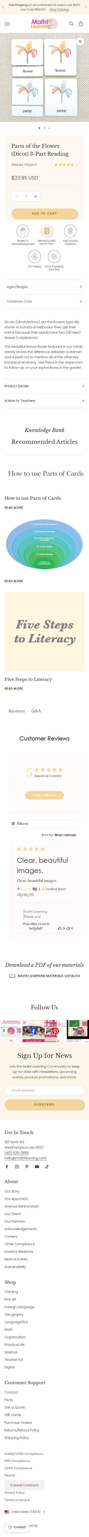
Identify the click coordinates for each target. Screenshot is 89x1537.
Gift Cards (13, 1415)
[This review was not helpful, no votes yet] (68, 928)
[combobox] (61, 835)
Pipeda (10, 1475)
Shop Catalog (59, 9)
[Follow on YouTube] (37, 1166)
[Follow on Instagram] (17, 1166)
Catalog (11, 1291)
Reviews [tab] (17, 711)
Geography (14, 1314)
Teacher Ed (14, 1359)
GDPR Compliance (18, 1468)
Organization (15, 1337)
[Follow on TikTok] (47, 1166)
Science (11, 1352)
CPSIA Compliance (20, 1244)
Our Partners (15, 1221)
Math (9, 1329)
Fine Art (10, 1299)
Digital (10, 1367)
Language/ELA (16, 1322)
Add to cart (44, 213)
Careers (11, 1236)
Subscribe (44, 1104)
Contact (11, 1392)
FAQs (9, 1400)
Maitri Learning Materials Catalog (49, 976)
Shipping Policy (17, 1437)
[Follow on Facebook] (7, 1166)
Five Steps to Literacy (28, 679)
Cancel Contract (24, 1485)
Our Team (13, 1214)
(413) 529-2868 (17, 1152)
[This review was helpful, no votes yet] (59, 928)
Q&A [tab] (36, 710)
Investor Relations (19, 1251)
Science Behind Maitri (22, 1206)
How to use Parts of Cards (33, 498)
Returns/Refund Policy (22, 1430)
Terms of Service (17, 1500)
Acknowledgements (21, 1229)
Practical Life (15, 1344)
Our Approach (16, 1199)
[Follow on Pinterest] (27, 1166)
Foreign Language (19, 1307)
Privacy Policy (14, 1492)
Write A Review (44, 795)
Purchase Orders (18, 1422)
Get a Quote (15, 1407)
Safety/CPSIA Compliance (24, 1454)
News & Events (16, 1259)
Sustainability (15, 1267)
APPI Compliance (17, 1461)
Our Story (12, 1191)
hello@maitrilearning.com (26, 1158)
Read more (14, 508)
